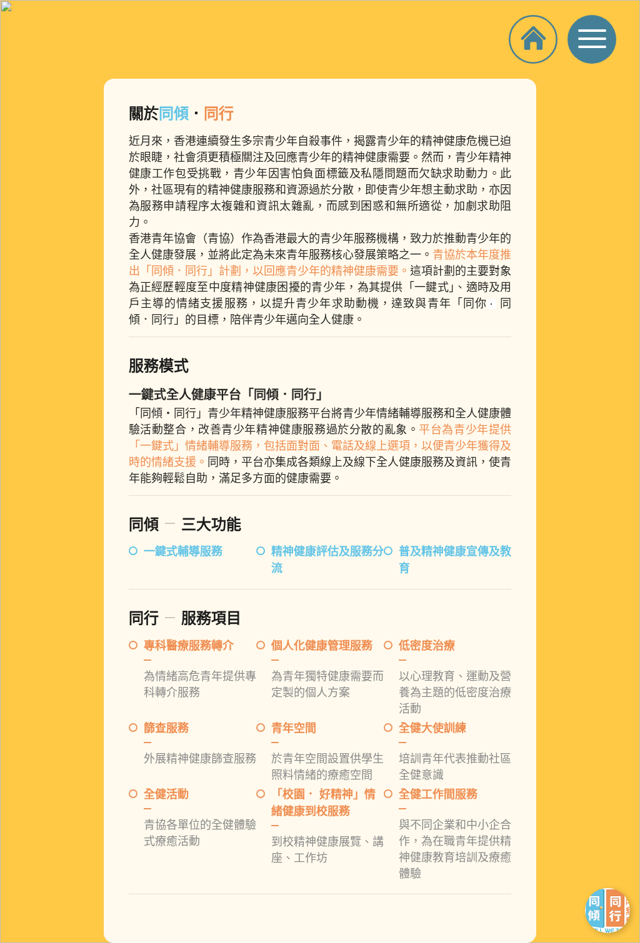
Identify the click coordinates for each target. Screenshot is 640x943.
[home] (538, 37)
